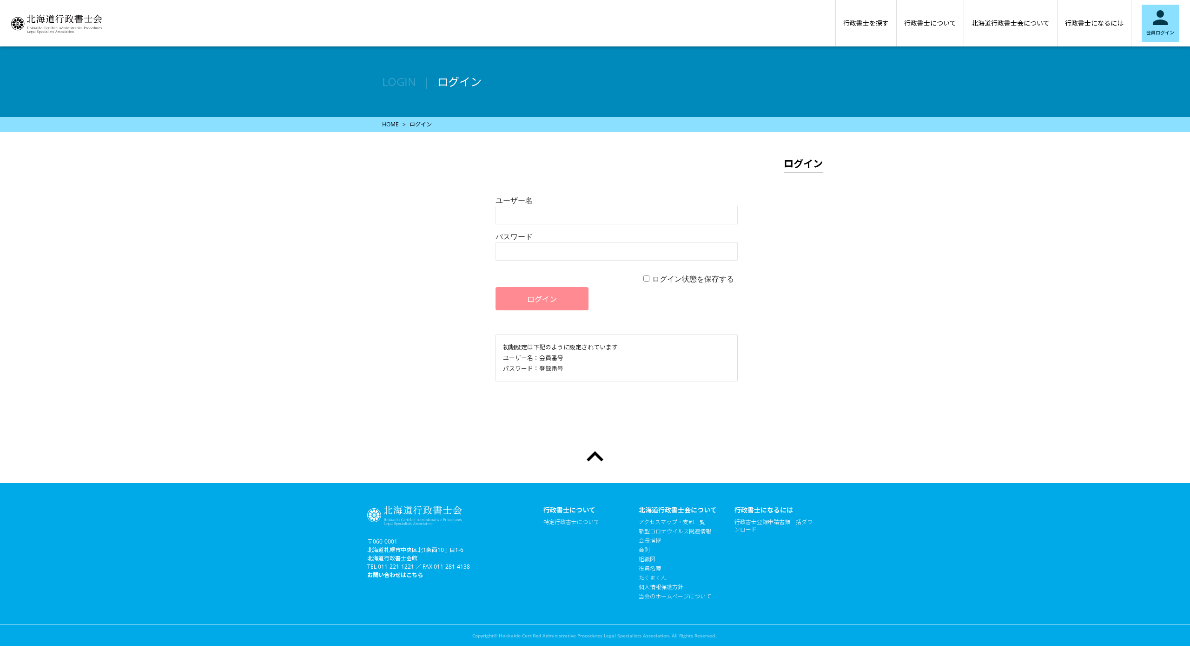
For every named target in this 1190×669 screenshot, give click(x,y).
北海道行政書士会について (1011, 23)
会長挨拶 (650, 540)
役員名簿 (650, 568)
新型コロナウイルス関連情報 (675, 531)
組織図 (647, 559)
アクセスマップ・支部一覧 (672, 522)
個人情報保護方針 (661, 587)
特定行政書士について (571, 522)
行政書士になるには (1094, 23)
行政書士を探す (866, 23)
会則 (644, 550)
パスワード (514, 236)
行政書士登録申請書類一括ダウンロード (773, 525)
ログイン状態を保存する (693, 279)
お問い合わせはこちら (395, 575)
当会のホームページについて (675, 596)
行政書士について (930, 23)
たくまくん (653, 578)
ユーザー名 (514, 200)
